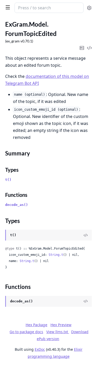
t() (8, 180)
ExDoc (40, 349)
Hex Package (36, 324)
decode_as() (16, 205)
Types (12, 170)
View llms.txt (57, 331)
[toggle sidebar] (6, 7)
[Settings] (89, 8)
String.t (56, 255)
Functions (16, 195)
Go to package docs (26, 332)
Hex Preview (60, 324)
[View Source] (85, 235)
